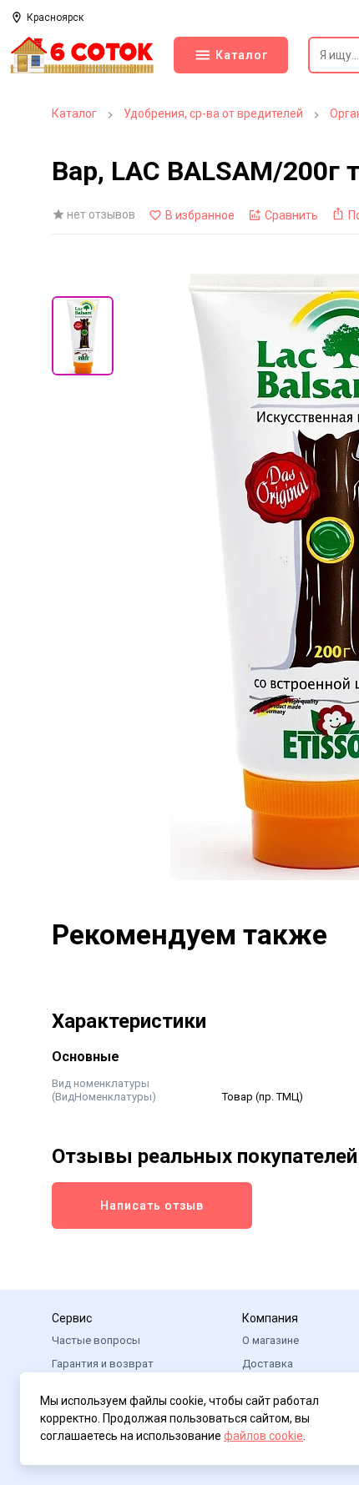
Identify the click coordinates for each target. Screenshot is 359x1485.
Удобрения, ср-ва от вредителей (213, 113)
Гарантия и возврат (103, 1363)
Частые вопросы (96, 1340)
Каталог (74, 113)
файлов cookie (263, 1435)
